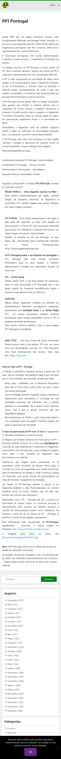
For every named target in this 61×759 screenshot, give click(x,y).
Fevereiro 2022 (15, 608)
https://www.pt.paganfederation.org (20, 537)
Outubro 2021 (14, 617)
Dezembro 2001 (15, 706)
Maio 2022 (12, 604)
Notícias (11, 732)
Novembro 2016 (15, 647)
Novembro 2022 (15, 600)
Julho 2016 (13, 655)
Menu (52, 5)
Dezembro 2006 (15, 680)
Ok (30, 752)
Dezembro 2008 (15, 672)
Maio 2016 (12, 664)
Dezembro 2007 (15, 676)
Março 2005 (13, 689)
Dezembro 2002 (15, 702)
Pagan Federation (18, 355)
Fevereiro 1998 (15, 710)
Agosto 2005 (14, 685)
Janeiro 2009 (13, 668)
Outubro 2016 (14, 651)
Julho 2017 (13, 630)
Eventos (11, 728)
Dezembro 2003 (15, 697)
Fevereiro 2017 (15, 642)
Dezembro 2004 (15, 693)
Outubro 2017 (14, 621)
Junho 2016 (13, 659)
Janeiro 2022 (13, 613)
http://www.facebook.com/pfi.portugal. (30, 529)
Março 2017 (13, 638)
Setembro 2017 (15, 625)
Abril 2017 (12, 634)
